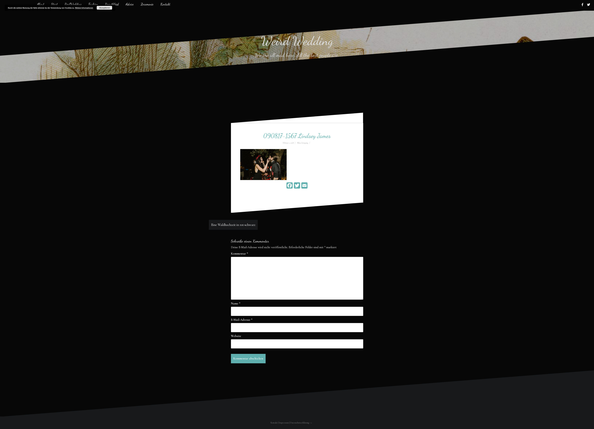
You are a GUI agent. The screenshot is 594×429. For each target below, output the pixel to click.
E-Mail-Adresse (241, 320)
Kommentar (239, 253)
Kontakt (165, 4)
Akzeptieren (104, 7)
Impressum (284, 422)
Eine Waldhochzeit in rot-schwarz (233, 225)
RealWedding (73, 4)
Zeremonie (147, 4)
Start (54, 4)
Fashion (93, 4)
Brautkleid (112, 4)
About (40, 4)
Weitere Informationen (84, 8)
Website (236, 336)
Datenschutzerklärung (299, 422)
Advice (130, 4)
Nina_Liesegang (302, 143)
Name (235, 303)
